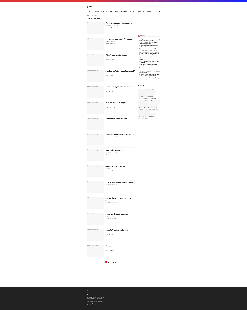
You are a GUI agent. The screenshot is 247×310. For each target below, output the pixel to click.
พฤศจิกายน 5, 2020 (112, 25)
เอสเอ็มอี (143, 111)
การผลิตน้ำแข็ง (151, 94)
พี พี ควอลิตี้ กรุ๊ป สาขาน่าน (113, 150)
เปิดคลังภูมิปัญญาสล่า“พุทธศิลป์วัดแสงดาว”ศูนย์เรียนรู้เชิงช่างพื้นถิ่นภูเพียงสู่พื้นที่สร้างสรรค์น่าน (149, 39)
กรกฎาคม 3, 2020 (112, 73)
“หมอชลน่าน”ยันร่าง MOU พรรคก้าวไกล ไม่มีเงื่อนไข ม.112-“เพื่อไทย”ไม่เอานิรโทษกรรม (148, 43)
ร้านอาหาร (144, 105)
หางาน (102, 11)
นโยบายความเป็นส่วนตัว (101, 1)
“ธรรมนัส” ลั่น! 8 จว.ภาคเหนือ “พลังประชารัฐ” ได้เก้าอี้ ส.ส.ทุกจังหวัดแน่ (149, 62)
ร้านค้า (111, 11)
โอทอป (146, 118)
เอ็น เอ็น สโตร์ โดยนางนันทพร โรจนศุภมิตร (118, 23)
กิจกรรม (97, 11)
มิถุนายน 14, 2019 (112, 232)
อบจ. (157, 109)
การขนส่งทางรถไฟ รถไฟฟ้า (149, 89)
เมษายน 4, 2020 (111, 120)
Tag (90, 15)
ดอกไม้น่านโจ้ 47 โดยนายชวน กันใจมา (117, 119)
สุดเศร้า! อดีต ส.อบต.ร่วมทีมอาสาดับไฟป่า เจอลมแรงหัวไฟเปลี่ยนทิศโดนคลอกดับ (149, 72)
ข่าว (92, 11)
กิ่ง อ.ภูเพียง (94, 15)
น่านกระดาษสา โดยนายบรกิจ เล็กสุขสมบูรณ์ (119, 39)
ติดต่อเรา (107, 1)
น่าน (90, 7)
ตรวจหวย (143, 103)
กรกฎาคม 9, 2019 (112, 216)
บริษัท (155, 103)
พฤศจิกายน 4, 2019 (112, 152)
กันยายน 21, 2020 (112, 57)
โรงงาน (148, 111)
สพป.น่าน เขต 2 (154, 107)
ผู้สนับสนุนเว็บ (141, 11)
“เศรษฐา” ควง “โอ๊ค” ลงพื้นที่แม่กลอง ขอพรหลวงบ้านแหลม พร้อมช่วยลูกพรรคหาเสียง (148, 65)
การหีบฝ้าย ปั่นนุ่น (153, 98)
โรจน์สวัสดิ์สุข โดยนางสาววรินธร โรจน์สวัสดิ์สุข (119, 134)
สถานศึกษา (131, 11)
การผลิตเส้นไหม (141, 96)
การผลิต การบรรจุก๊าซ (143, 94)
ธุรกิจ (107, 11)
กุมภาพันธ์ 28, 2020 (112, 136)
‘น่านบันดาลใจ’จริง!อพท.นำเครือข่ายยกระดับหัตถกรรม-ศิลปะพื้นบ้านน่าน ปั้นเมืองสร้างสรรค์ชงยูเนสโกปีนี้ (149, 49)
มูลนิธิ (158, 103)
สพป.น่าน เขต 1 (147, 107)
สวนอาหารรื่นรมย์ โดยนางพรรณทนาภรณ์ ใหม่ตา (119, 199)
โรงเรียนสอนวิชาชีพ (151, 116)
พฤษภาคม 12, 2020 (112, 104)
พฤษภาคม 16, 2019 (112, 248)
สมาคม (146, 109)
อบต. (139, 111)
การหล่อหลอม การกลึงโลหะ (143, 98)
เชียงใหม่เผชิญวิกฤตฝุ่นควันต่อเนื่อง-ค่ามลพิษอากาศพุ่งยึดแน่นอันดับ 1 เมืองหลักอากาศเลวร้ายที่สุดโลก (149, 75)
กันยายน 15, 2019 (112, 184)
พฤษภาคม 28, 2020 (112, 89)
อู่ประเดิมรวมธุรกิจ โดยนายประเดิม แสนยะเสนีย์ (119, 71)
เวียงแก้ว (108, 246)
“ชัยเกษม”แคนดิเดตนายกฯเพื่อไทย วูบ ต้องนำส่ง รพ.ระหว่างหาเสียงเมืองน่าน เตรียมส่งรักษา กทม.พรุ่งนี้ (149, 68)
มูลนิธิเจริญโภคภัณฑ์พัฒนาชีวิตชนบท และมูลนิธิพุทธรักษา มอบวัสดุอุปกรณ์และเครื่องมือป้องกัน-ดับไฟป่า (149, 79)
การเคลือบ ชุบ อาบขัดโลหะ (143, 100)
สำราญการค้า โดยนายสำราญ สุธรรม (116, 214)
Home (88, 15)
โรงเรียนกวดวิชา (152, 114)
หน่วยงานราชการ (152, 109)
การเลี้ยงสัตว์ (152, 100)
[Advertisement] (149, 23)
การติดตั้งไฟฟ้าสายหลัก (151, 91)
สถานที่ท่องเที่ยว (123, 11)
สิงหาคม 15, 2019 (112, 202)
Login (159, 1)
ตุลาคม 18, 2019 (111, 168)
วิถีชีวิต (116, 11)
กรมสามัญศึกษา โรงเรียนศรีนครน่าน (116, 230)
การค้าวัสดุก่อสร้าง (142, 91)
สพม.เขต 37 (141, 109)
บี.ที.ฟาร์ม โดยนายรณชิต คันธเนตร (116, 55)
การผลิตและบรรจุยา (149, 96)
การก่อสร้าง (141, 89)
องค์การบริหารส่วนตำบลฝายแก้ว (115, 166)
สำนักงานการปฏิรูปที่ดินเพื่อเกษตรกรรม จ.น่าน (119, 87)
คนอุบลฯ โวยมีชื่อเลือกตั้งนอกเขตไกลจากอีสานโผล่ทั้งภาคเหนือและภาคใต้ (149, 46)
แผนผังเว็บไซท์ (112, 1)
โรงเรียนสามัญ (141, 118)
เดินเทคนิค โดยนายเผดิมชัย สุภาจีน (116, 103)
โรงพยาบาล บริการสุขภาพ (143, 114)
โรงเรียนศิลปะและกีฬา (142, 116)
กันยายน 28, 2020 (112, 41)
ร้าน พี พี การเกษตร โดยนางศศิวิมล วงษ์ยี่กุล (119, 182)
